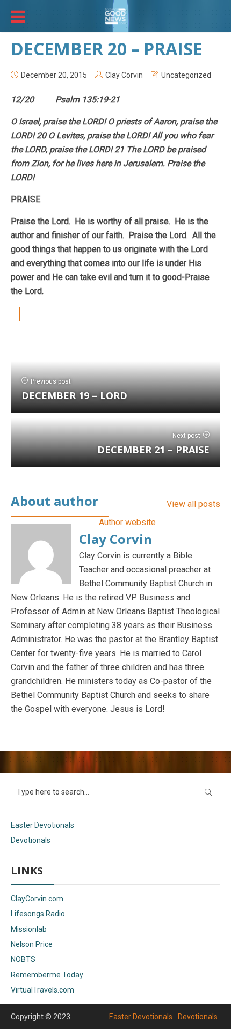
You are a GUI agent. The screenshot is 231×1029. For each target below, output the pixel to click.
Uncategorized (186, 75)
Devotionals (30, 840)
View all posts (193, 504)
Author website (127, 522)
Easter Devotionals (42, 825)
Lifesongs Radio (38, 913)
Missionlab (29, 929)
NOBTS (23, 959)
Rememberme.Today (47, 975)
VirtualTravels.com (42, 990)
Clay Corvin (124, 75)
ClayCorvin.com (37, 898)
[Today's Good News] (115, 15)
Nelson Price (32, 944)
